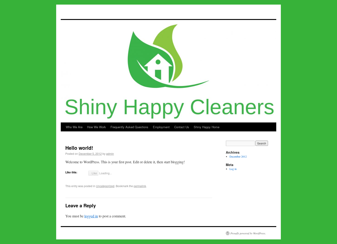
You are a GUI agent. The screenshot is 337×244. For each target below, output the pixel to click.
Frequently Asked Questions (129, 127)
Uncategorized (105, 186)
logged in (91, 216)
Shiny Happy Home (206, 127)
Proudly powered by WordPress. (248, 233)
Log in (233, 169)
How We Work (96, 127)
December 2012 (238, 156)
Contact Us (181, 127)
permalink (140, 186)
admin (110, 153)
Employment (161, 127)
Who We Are (74, 127)
